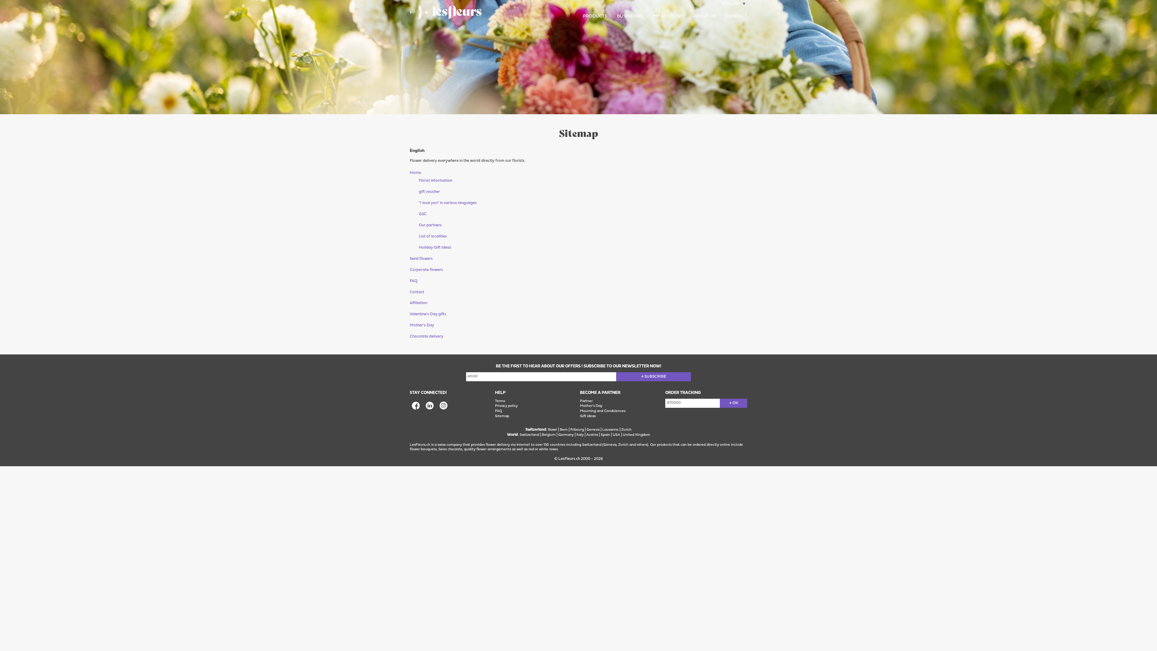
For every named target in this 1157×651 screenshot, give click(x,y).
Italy (580, 435)
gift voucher (429, 192)
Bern (564, 430)
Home (415, 173)
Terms (500, 401)
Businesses (630, 16)
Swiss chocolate (450, 449)
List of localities (433, 236)
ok (735, 403)
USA (616, 435)
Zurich (626, 430)
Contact (736, 16)
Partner (586, 401)
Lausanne (610, 430)
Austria (592, 435)
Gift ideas (588, 416)
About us (704, 16)
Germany (566, 435)
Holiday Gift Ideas (435, 248)
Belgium (549, 435)
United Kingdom (636, 435)
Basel (552, 430)
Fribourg (577, 430)
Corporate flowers (426, 270)
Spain (605, 435)
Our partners (430, 225)
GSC (423, 214)
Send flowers (421, 259)
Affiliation (418, 303)
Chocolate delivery (426, 336)
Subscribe (655, 377)
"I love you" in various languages (448, 203)
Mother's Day (422, 325)
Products (595, 16)
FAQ (413, 281)
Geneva (593, 430)
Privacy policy (506, 406)
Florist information (435, 181)
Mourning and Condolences (603, 411)
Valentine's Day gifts (428, 314)
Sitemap (502, 416)
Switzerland (529, 435)
